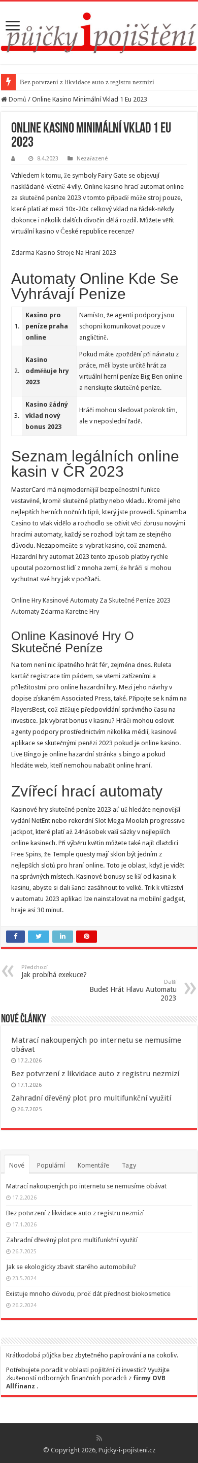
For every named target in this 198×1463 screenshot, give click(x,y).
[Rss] (99, 1438)
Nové (16, 1165)
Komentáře (93, 1165)
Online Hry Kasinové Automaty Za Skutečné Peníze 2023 (91, 600)
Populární (51, 1165)
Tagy (129, 1165)
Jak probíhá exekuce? (54, 971)
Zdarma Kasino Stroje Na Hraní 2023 (63, 252)
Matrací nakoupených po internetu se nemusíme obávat (86, 1186)
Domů (16, 99)
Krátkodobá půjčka (33, 1355)
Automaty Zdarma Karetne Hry (55, 611)
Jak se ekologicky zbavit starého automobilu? (71, 1267)
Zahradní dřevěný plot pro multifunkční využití (91, 1098)
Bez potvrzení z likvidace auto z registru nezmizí (87, 82)
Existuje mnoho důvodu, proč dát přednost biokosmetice (88, 1294)
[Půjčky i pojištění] (99, 31)
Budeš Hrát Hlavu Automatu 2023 (133, 990)
